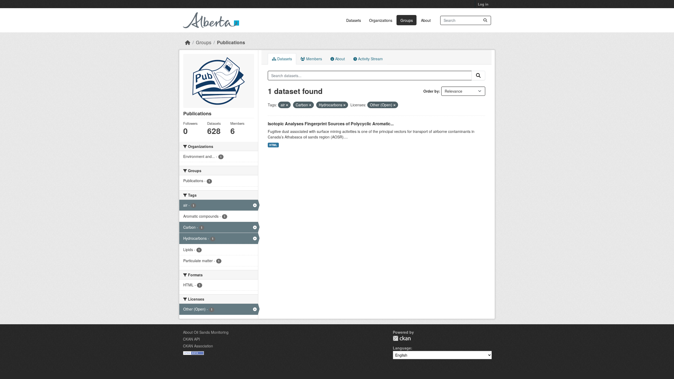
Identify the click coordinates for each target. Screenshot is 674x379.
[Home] (187, 42)
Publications (231, 42)
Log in (483, 4)
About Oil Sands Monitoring (206, 332)
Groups (406, 20)
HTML (273, 145)
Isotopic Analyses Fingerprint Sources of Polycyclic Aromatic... (331, 124)
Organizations (380, 20)
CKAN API (191, 339)
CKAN (402, 338)
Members (313, 58)
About (426, 20)
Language (402, 348)
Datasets (353, 20)
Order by (431, 91)
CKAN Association (198, 345)
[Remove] (287, 105)
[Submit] (485, 20)
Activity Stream (370, 58)
